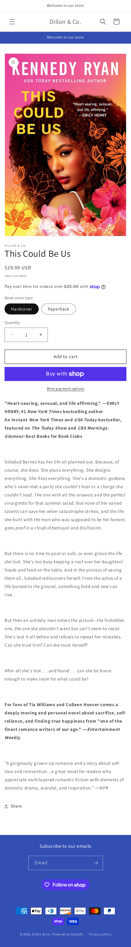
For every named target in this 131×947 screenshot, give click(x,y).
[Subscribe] (96, 863)
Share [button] (16, 806)
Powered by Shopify (67, 934)
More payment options (65, 388)
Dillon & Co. (41, 934)
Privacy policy (100, 934)
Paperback (58, 309)
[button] (12, 21)
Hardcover (21, 309)
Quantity (12, 322)
